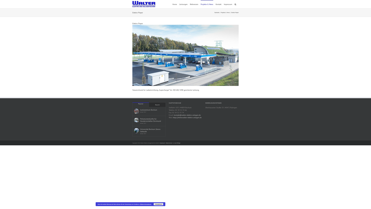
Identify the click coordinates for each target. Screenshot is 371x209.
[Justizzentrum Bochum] (136, 111)
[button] (235, 4)
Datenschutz (169, 143)
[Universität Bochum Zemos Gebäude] (136, 130)
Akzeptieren (158, 204)
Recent (157, 105)
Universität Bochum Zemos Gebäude (150, 130)
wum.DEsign (177, 143)
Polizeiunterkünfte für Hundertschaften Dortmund (150, 120)
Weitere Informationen (145, 204)
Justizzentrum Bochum (148, 110)
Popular (140, 104)
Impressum (162, 143)
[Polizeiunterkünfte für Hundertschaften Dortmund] (136, 120)
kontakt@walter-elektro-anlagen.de (187, 115)
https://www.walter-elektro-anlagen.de (187, 117)
